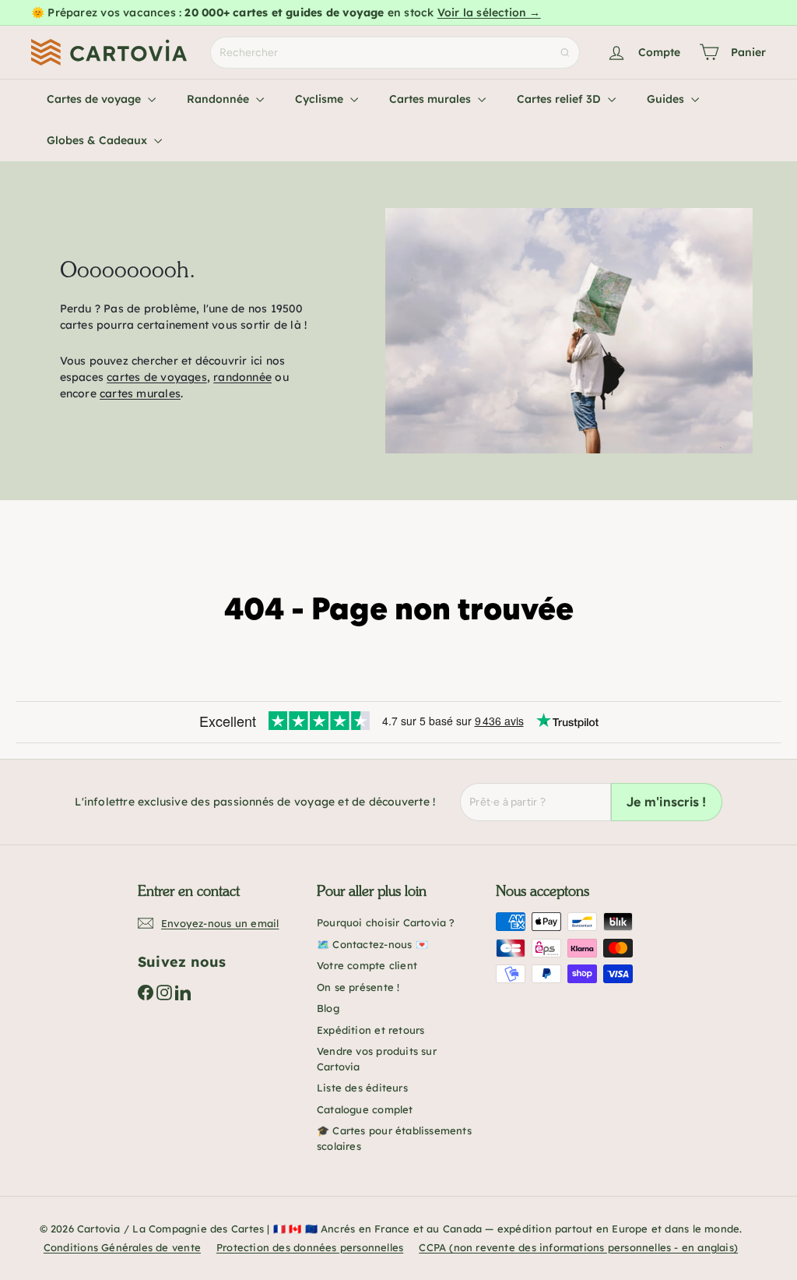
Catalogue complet (365, 1109)
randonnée (242, 377)
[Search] (565, 53)
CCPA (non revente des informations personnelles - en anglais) (578, 1247)
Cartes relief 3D (560, 99)
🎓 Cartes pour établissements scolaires (394, 1138)
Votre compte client (367, 965)
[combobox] (395, 53)
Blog (328, 1008)
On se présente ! (358, 987)
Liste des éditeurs (362, 1087)
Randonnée (219, 99)
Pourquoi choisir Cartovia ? (386, 922)
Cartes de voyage (95, 99)
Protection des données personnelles (309, 1247)
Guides (667, 99)
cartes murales (140, 393)
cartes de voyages (157, 377)
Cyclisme (320, 99)
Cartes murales (431, 99)
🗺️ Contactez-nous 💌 (372, 944)
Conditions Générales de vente (122, 1247)
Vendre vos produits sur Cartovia (377, 1059)
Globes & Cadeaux (98, 140)
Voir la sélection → (489, 12)
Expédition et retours (370, 1030)
